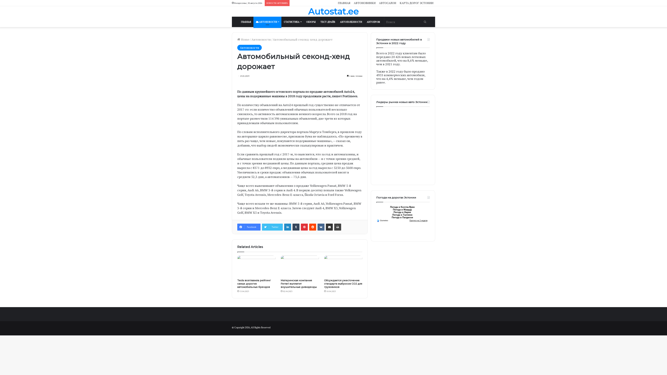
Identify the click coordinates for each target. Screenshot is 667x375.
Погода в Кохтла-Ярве (402, 207)
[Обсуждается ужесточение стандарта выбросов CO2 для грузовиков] (343, 266)
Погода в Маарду (402, 209)
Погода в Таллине (402, 215)
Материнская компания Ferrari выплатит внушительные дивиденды (299, 284)
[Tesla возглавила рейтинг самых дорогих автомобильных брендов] (256, 266)
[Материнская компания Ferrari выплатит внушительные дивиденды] (300, 266)
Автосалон (387, 3)
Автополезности (351, 21)
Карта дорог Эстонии (416, 3)
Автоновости (268, 21)
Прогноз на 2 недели (418, 220)
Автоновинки (365, 3)
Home (244, 39)
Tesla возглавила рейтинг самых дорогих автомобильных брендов (254, 284)
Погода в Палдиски (402, 217)
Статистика (291, 21)
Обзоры (311, 21)
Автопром (373, 21)
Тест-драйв (327, 21)
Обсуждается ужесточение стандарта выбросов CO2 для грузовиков (343, 284)
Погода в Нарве (402, 212)
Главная (344, 3)
